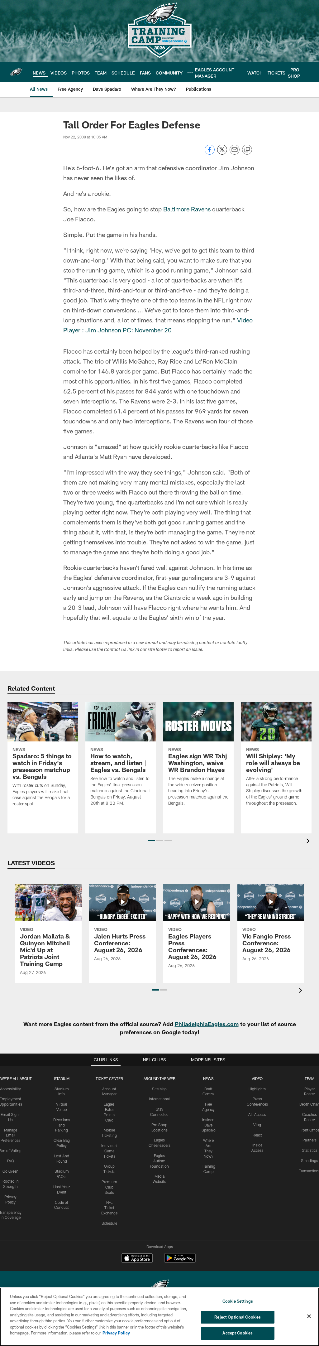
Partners (309, 1140)
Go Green (10, 1171)
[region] (159, 1316)
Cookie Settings (237, 1301)
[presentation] (309, 841)
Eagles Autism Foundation (159, 1160)
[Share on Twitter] (222, 153)
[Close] (309, 1316)
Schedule (109, 1223)
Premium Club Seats (109, 1187)
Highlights (257, 1089)
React (257, 1135)
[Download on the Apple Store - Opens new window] (137, 1258)
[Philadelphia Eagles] (159, 1287)
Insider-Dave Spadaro (209, 1124)
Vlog (257, 1124)
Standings (309, 1160)
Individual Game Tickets (109, 1150)
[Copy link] (247, 150)
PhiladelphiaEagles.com (207, 1023)
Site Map (159, 1089)
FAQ (10, 1161)
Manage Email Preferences (10, 1135)
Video (257, 1078)
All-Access (257, 1114)
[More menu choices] (190, 72)
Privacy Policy (116, 1332)
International (159, 1099)
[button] (151, 840)
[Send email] (235, 153)
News (208, 1078)
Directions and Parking (61, 1124)
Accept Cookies (237, 1332)
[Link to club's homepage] (16, 72)
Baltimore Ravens (187, 209)
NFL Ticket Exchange (109, 1207)
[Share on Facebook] (210, 153)
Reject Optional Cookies (237, 1317)
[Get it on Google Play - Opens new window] (179, 1261)
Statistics (309, 1150)
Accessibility (10, 1089)
